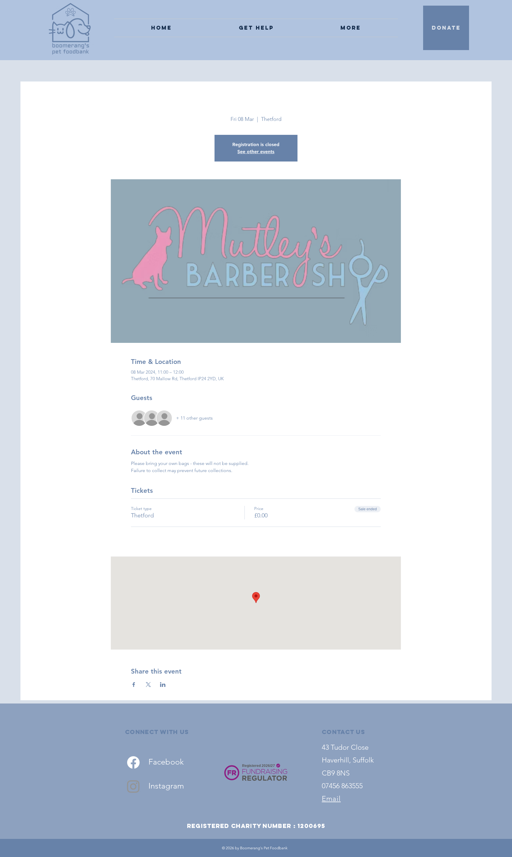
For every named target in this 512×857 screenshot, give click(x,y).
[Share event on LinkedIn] (163, 684)
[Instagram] (133, 786)
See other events (255, 151)
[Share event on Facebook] (134, 684)
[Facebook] (133, 762)
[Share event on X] (148, 684)
